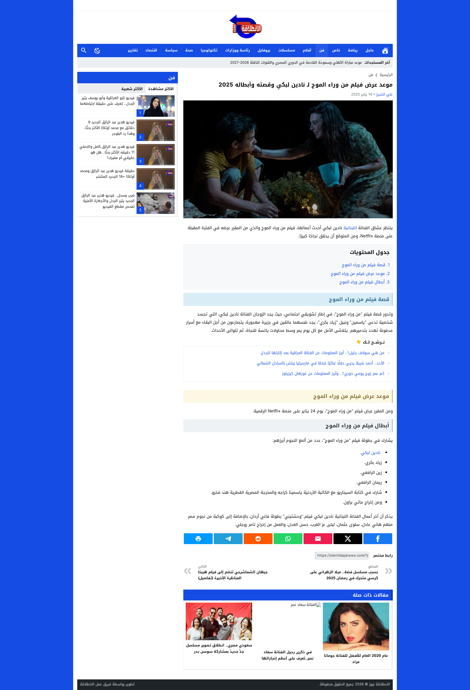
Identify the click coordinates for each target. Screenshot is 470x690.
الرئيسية (385, 50)
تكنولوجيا (209, 50)
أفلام (307, 50)
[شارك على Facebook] (378, 538)
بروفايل (264, 50)
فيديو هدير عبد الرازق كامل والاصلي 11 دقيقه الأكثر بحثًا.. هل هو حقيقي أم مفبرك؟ (107, 152)
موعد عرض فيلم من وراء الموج (360, 273)
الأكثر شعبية (132, 88)
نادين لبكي (371, 452)
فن (321, 50)
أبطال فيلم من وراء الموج (364, 282)
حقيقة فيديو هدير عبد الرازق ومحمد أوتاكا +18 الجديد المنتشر (107, 173)
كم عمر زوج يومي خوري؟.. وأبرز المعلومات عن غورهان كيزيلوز (333, 373)
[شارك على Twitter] (348, 538)
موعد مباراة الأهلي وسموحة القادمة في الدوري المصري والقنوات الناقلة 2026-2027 (296, 62)
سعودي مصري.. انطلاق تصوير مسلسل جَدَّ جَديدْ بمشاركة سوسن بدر (219, 648)
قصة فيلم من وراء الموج (366, 265)
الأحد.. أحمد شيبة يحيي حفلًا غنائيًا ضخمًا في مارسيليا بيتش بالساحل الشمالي (320, 363)
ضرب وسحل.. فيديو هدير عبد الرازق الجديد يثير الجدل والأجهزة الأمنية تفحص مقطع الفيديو (108, 201)
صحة (189, 50)
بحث (83, 50)
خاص (336, 50)
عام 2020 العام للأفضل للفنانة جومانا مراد (356, 658)
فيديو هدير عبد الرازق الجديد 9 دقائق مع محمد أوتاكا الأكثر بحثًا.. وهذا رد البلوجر (109, 128)
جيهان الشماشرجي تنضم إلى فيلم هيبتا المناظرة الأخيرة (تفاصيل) (233, 572)
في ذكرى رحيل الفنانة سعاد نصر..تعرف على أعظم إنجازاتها (288, 655)
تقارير (133, 50)
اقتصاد (151, 50)
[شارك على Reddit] (258, 538)
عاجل (370, 50)
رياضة (353, 50)
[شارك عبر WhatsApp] (288, 538)
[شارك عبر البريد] (318, 538)
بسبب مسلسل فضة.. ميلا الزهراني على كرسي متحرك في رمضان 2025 (344, 572)
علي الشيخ (384, 94)
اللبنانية (350, 228)
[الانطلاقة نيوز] (235, 27)
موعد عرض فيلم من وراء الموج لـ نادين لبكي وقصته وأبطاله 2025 (306, 84)
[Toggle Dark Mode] (97, 50)
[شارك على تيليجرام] (228, 538)
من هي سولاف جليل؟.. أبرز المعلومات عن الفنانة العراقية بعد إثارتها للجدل (322, 353)
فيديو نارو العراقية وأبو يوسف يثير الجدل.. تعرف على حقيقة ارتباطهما (107, 100)
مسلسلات (286, 50)
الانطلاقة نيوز (379, 684)
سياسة (171, 50)
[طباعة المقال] (198, 538)
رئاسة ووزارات (237, 50)
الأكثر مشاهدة (161, 88)
